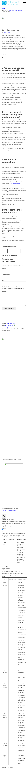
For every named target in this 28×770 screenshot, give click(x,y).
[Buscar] (20, 3)
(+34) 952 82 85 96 (11, 323)
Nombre (4, 268)
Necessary (5, 530)
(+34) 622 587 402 (9, 325)
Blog (3, 8)
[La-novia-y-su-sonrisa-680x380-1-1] (12, 22)
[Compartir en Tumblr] (16, 251)
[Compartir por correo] (24, 251)
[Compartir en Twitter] (6, 251)
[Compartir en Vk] (19, 251)
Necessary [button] (4, 528)
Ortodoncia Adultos (6, 32)
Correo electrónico (6, 274)
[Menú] (24, 3)
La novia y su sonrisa (10, 30)
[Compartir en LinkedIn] (14, 251)
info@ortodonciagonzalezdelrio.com (14, 327)
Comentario (5, 291)
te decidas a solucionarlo (15, 129)
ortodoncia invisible (15, 183)
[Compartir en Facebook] (3, 251)
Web (3, 280)
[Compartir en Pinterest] (11, 251)
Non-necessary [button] (5, 566)
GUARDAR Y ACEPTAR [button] (7, 767)
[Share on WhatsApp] (9, 251)
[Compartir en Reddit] (22, 251)
